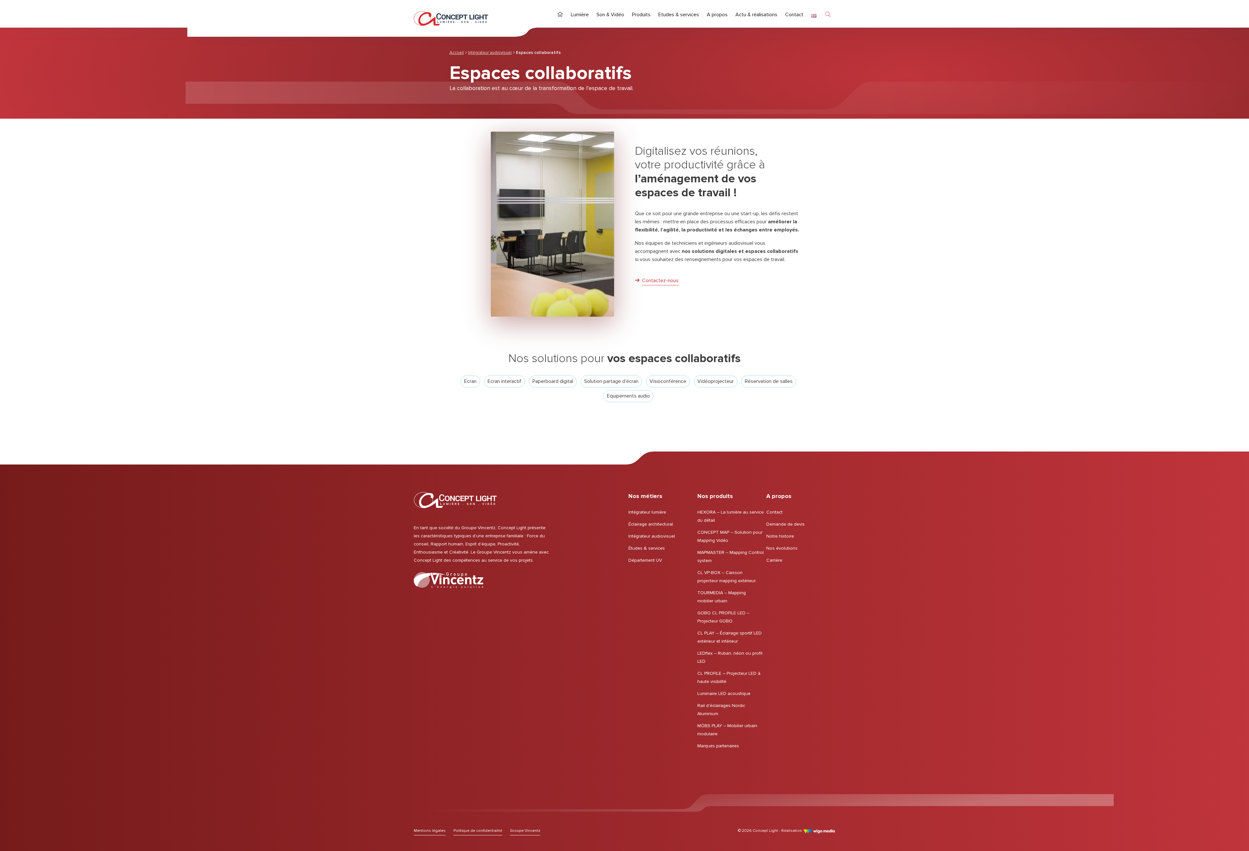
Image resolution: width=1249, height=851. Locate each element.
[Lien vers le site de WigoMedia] (819, 830)
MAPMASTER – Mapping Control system (730, 556)
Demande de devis (785, 524)
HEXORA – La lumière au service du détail (730, 516)
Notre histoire (780, 536)
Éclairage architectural (650, 524)
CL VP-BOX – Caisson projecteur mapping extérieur (726, 576)
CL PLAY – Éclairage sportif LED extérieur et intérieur (729, 637)
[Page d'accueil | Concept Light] (451, 18)
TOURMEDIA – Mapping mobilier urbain (721, 597)
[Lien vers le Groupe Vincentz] (448, 580)
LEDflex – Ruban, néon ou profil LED (729, 657)
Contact (774, 512)
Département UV (645, 560)
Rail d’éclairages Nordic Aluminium (721, 709)
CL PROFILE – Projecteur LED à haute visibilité (728, 677)
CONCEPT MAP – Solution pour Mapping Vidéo (729, 536)
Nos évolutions (782, 548)
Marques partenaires (718, 746)
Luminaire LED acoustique (723, 693)
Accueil (457, 52)
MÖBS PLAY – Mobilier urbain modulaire (727, 730)
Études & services (646, 548)
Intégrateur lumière (647, 512)
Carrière (774, 560)
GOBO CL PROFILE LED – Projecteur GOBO (723, 617)
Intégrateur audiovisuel (490, 52)
